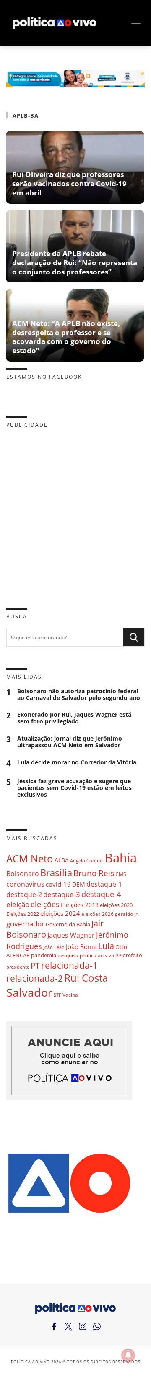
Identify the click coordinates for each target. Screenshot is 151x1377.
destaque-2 (24, 894)
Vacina (70, 994)
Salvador (29, 992)
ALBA (62, 860)
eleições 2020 (116, 905)
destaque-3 (61, 894)
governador (25, 923)
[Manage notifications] (128, 1355)
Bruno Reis (93, 873)
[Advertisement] (75, 511)
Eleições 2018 (80, 905)
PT (35, 965)
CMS (120, 874)
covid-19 (58, 884)
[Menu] (136, 23)
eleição (17, 904)
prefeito (132, 955)
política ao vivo (97, 955)
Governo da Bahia (68, 924)
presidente (17, 967)
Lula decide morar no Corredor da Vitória (76, 762)
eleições (45, 904)
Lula (106, 945)
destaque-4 (101, 894)
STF (57, 995)
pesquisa (67, 955)
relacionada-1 (69, 965)
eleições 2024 (60, 913)
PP (118, 955)
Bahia (121, 857)
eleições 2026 (97, 914)
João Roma (81, 946)
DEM (78, 884)
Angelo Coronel (87, 861)
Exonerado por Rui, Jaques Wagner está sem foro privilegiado (74, 718)
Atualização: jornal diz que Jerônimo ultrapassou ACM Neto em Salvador (69, 742)
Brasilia (56, 872)
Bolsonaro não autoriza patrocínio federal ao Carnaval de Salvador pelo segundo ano (78, 694)
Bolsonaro (22, 873)
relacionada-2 (34, 978)
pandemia (43, 955)
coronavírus (25, 884)
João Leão (54, 947)
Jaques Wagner (71, 935)
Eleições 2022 (22, 914)
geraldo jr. (127, 913)
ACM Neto (29, 858)
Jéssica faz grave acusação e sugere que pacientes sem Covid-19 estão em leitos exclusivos (74, 788)
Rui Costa (86, 978)
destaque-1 (104, 884)
